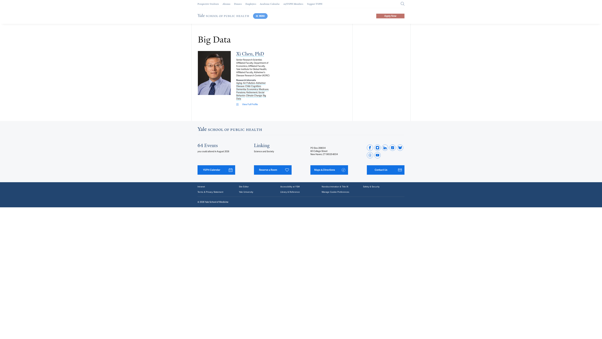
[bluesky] (400, 148)
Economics (252, 89)
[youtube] (377, 155)
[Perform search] (402, 4)
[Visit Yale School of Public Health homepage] (230, 130)
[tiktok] (392, 148)
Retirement (251, 92)
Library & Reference (290, 192)
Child (247, 86)
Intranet (201, 186)
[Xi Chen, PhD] (214, 73)
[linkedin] (385, 148)
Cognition (256, 86)
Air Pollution (249, 83)
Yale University (246, 192)
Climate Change (254, 95)
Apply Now (390, 16)
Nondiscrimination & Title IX (335, 186)
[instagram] (377, 148)
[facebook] (370, 148)
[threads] (370, 155)
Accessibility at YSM (290, 186)
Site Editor (244, 186)
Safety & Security (371, 186)
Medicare (263, 89)
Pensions (240, 92)
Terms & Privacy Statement (210, 192)
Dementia (241, 89)
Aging (239, 83)
